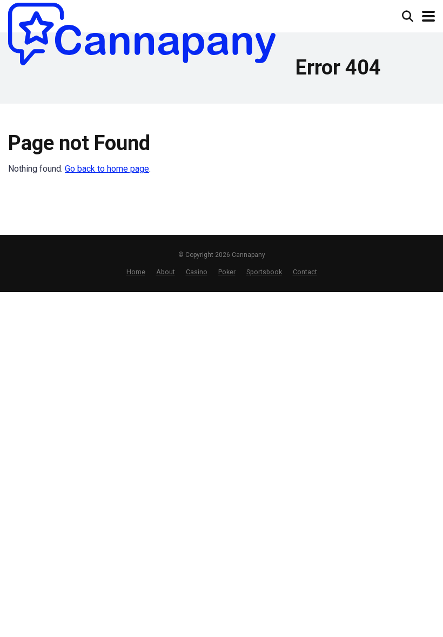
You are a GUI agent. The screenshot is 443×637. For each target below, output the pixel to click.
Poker (227, 272)
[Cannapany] (142, 34)
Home (135, 272)
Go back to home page (107, 169)
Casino (196, 272)
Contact (305, 272)
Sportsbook (264, 272)
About (165, 272)
